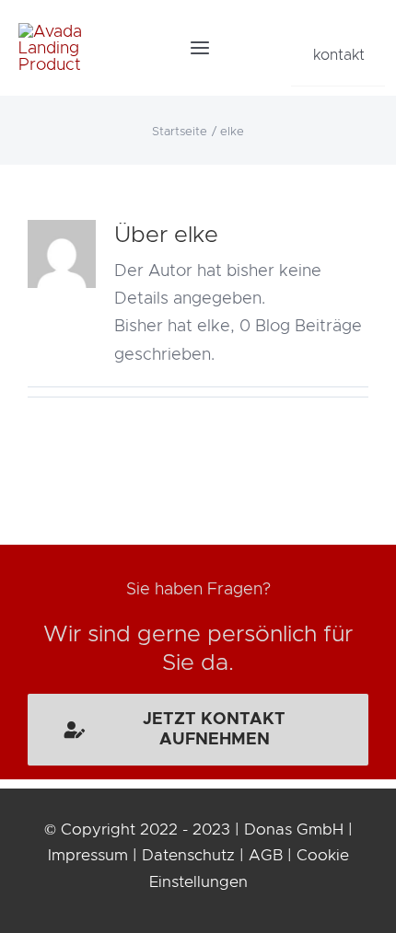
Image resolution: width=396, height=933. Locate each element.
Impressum (88, 855)
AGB (266, 855)
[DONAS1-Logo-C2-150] (52, 31)
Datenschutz (188, 855)
